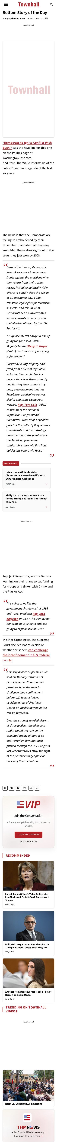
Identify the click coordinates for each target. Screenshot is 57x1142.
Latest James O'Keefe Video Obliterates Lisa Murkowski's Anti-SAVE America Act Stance (27, 897)
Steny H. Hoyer (37, 346)
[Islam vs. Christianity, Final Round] (28, 1085)
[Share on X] (5, 788)
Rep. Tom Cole (27, 405)
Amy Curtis (9, 951)
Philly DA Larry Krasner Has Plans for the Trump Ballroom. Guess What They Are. (27, 946)
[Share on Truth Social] (11, 788)
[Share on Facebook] (18, 788)
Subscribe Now (28, 841)
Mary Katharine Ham (14, 18)
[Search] (51, 4)
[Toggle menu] (6, 4)
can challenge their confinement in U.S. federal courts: (26, 655)
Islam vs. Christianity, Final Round (23, 1103)
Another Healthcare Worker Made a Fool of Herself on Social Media (28, 993)
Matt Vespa (10, 904)
